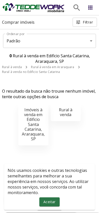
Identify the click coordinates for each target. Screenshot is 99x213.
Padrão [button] (14, 41)
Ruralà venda (65, 112)
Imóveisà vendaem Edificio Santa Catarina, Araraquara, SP (33, 124)
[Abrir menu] (90, 8)
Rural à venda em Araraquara (52, 67)
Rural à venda (12, 67)
